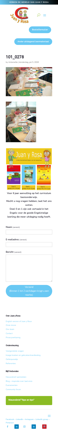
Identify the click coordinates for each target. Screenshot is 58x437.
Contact (9, 333)
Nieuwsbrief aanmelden (16, 377)
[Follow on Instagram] (24, 426)
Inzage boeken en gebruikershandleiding (23, 355)
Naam (13, 227)
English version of (19, 321)
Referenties (11, 363)
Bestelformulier (40, 29)
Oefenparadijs (12, 359)
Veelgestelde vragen (15, 351)
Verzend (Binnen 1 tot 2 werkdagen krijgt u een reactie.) (29, 290)
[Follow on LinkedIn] (16, 426)
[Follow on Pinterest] (44, 426)
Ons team (10, 329)
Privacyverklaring (13, 337)
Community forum (13, 389)
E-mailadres (16, 239)
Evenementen (12, 385)
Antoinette (13, 62)
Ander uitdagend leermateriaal (33, 41)
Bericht (13, 252)
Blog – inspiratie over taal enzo (19, 381)
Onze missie (11, 325)
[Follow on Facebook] (7, 426)
